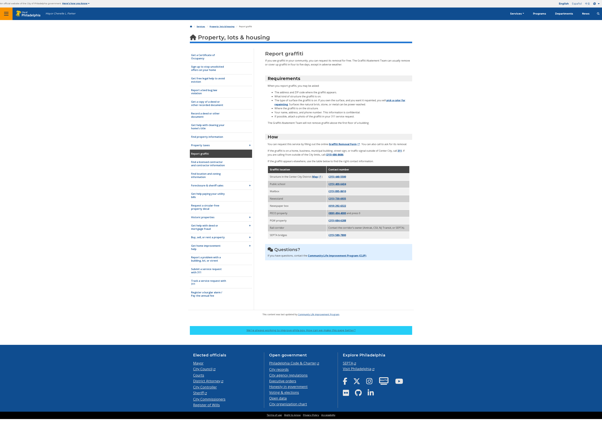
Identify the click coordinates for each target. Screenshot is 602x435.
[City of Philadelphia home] (29, 13)
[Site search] (598, 14)
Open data (278, 398)
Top (587, 411)
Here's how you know (74, 3)
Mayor (198, 363)
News (585, 13)
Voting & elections (284, 392)
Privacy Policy (311, 415)
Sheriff (198, 392)
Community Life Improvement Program (318, 314)
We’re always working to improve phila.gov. (301, 330)
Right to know (292, 415)
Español (577, 3)
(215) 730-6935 (337, 198)
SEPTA (348, 363)
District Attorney (206, 380)
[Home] (191, 26)
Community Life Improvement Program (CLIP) (337, 255)
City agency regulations (288, 375)
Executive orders (282, 380)
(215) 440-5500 (337, 176)
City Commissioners (209, 399)
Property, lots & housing (222, 26)
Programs (539, 13)
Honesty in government (288, 386)
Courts (198, 375)
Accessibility (328, 415)
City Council (202, 368)
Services (516, 13)
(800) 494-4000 (337, 213)
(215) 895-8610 (337, 191)
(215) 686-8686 (334, 154)
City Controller (205, 387)
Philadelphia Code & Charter (292, 363)
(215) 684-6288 (337, 220)
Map (315, 176)
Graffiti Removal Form (343, 144)
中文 (587, 3)
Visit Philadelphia (357, 368)
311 (400, 150)
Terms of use (274, 415)
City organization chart (288, 404)
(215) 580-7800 (337, 235)
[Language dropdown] (597, 3)
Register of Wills (206, 404)
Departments (564, 13)
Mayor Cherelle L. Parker (60, 13)
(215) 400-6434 (337, 184)
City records (279, 369)
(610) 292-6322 (337, 206)
